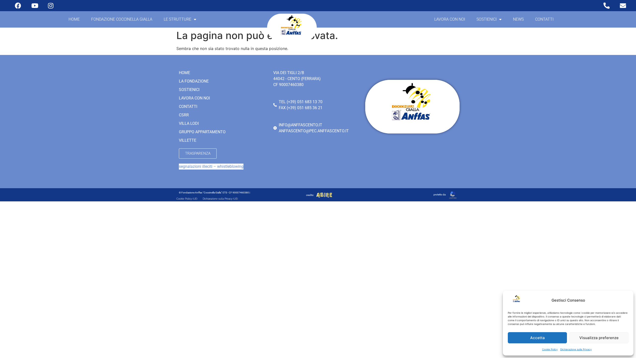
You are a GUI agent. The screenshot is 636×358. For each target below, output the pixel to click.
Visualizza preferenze (599, 337)
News (518, 19)
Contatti (544, 19)
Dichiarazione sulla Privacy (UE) (220, 198)
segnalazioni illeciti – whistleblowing (211, 166)
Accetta (537, 337)
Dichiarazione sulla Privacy (576, 349)
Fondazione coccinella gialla (121, 19)
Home (74, 19)
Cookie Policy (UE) (187, 198)
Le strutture (177, 19)
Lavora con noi (449, 19)
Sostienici (487, 19)
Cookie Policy (550, 349)
